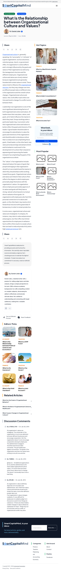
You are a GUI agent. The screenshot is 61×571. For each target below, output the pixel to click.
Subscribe (46, 141)
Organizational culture (10, 54)
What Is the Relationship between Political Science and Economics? (9, 345)
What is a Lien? (40, 164)
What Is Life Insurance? (7, 369)
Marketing (36, 552)
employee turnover (12, 229)
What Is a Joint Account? (23, 389)
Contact (48, 549)
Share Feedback (25, 317)
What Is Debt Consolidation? (46, 96)
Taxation (21, 339)
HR (34, 554)
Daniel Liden (16, 31)
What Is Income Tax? (43, 120)
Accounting (36, 557)
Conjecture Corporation (19, 566)
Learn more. (55, 1)
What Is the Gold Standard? (8, 389)
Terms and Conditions (15, 568)
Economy (6, 339)
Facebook (49, 557)
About (48, 547)
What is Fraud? (51, 164)
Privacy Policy (6, 568)
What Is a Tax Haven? (22, 369)
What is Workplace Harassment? (51, 178)
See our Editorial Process (11, 317)
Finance (5, 365)
